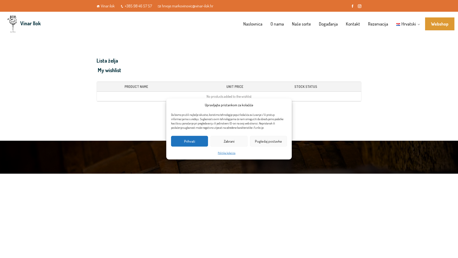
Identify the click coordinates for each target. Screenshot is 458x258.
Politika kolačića (226, 153)
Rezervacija (378, 24)
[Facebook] (352, 6)
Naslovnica (252, 24)
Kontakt (353, 24)
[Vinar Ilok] (12, 24)
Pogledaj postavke (268, 141)
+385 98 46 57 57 (138, 5)
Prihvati (189, 141)
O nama (277, 24)
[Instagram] (359, 6)
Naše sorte (301, 24)
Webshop (439, 24)
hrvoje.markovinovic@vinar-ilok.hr (187, 5)
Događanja (328, 24)
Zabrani (229, 141)
